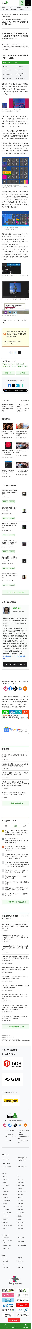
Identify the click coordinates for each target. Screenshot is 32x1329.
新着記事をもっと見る (17, 803)
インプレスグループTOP (23, 1141)
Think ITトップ (5, 1035)
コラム (19, 1264)
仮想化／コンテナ (22, 1182)
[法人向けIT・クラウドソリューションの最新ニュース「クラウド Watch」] (8, 1301)
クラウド (5, 1182)
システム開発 (21, 1185)
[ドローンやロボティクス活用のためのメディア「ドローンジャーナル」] (8, 1316)
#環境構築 (20, 366)
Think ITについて (7, 1166)
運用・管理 (20, 1210)
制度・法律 (20, 1228)
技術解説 (20, 1258)
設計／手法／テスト (22, 1191)
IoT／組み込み (6, 1185)
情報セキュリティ (7, 1245)
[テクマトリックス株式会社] (11, 1100)
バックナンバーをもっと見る (16, 592)
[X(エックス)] (15, 688)
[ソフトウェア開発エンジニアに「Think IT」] (22, 1291)
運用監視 (20, 1216)
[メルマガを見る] (4, 1125)
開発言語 (5, 1194)
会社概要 (8, 1140)
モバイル (5, 1203)
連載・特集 (4, 7)
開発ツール (20, 1194)
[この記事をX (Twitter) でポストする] (13, 385)
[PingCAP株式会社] (12, 1063)
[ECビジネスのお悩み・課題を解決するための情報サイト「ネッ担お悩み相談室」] (14, 1321)
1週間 (15, 826)
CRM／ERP (20, 1203)
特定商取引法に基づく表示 (23, 1137)
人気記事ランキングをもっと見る (17, 902)
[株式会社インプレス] (15, 1280)
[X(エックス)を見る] (15, 1125)
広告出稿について (22, 1166)
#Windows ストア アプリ (9, 366)
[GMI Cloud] (12, 1079)
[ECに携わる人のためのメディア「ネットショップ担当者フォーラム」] (22, 1306)
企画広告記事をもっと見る (16, 1027)
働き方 (19, 1219)
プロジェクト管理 (7, 1213)
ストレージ (20, 1179)
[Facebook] (10, 688)
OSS (4, 1206)
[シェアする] (9, 385)
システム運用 (21, 1213)
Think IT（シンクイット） (8, 2)
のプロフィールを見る (15, 664)
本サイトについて (10, 1130)
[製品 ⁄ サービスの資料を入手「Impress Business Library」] (8, 1311)
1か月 (24, 826)
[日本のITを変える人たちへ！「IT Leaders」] (22, 1301)
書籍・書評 (5, 1261)
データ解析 (20, 1200)
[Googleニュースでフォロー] (20, 1125)
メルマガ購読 (6, 1159)
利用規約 (21, 1134)
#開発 (25, 366)
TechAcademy (6, 1267)
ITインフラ (11, 7)
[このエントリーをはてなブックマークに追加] (17, 385)
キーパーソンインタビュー (7, 1241)
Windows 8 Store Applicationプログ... (11, 1039)
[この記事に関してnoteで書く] (21, 385)
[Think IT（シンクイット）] (12, 1117)
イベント (5, 1264)
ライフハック (21, 1225)
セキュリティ (6, 1219)
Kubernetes (13, 9)
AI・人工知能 (5, 9)
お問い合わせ (9, 1134)
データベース (6, 1191)
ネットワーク (26, 7)
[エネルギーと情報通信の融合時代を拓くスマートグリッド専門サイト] (8, 1306)
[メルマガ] (5, 688)
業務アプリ (20, 1197)
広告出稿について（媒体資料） (23, 1131)
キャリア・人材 (21, 1222)
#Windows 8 (20, 364)
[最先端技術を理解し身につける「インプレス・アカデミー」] (22, 1316)
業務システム (21, 1237)
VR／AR (20, 1206)
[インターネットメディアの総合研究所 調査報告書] (22, 1296)
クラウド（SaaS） (7, 1200)
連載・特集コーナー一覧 (7, 1037)
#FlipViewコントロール (8, 364)
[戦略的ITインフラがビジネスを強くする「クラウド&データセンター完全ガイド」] (8, 1291)
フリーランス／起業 (7, 1225)
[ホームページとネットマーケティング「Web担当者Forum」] (8, 1296)
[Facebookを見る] (10, 1125)
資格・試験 (5, 1222)
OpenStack (21, 9)
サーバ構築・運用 (22, 1245)
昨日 (6, 826)
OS (3, 1188)
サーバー (19, 7)
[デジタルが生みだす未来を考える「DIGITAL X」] (22, 1311)
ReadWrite (20, 1267)
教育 (4, 1228)
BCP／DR (5, 1216)
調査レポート (21, 1241)
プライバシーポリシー (11, 1136)
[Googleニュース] (20, 688)
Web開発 (5, 1197)
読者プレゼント (6, 1163)
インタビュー (21, 1261)
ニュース (5, 1258)
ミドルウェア (21, 1188)
